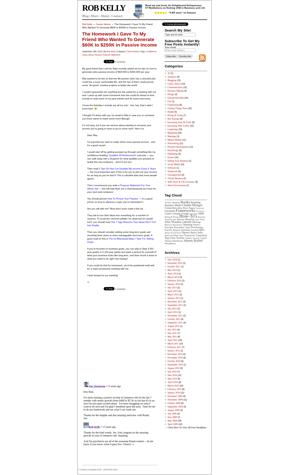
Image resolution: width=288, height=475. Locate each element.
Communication (175, 87)
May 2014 (172, 270)
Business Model (173, 205)
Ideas (91, 55)
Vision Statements (174, 240)
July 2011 (172, 329)
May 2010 (172, 378)
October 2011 (174, 319)
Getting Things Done (177, 108)
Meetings (172, 136)
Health (171, 112)
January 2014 (174, 284)
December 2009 (175, 396)
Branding (195, 202)
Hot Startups (173, 119)
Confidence (151, 51)
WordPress (170, 243)
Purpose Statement (111, 55)
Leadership (173, 129)
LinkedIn (187, 221)
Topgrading (201, 235)
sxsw (181, 235)
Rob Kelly (87, 24)
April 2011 (173, 340)
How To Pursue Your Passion (123, 198)
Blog (85, 16)
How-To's (188, 216)
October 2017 (174, 266)
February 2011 (174, 347)
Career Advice (103, 24)
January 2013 (174, 298)
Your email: (170, 47)
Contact (117, 16)
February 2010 (174, 389)
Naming (187, 224)
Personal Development (178, 147)
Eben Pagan (189, 207)
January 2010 (174, 392)
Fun (169, 101)
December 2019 (175, 263)
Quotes (171, 157)
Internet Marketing (185, 219)
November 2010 (175, 357)
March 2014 (173, 277)
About (104, 16)
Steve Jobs (196, 232)
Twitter (180, 238)
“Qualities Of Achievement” (122, 155)
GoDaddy (176, 213)
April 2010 (173, 382)
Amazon (176, 202)
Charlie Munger (192, 205)
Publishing (173, 154)
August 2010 (174, 368)
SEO (201, 229)
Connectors (171, 207)
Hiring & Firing (175, 115)
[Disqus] (119, 336)
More (94, 16)
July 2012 (172, 308)
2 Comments (120, 62)
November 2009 (175, 399)
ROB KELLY (103, 8)
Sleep (167, 232)
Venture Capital (199, 238)
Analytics (172, 77)
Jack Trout (200, 219)
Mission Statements (173, 224)
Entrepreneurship (176, 98)
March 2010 (173, 385)
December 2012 (175, 301)
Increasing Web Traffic (178, 126)
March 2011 (173, 343)
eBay (179, 208)
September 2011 (175, 322)
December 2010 (175, 354)
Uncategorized (174, 175)
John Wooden (173, 221)
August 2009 (174, 410)
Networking (173, 143)
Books (185, 202)
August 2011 (173, 326)
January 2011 (174, 350)
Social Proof (175, 232)
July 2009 (172, 413)
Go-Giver (200, 211)
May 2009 (172, 420)
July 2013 (172, 287)
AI (169, 73)
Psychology (173, 150)
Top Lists (170, 238)
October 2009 (174, 403)
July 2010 (172, 371)
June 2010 (172, 375)
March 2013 (173, 294)
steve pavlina (171, 235)
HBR (201, 213)
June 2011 (172, 333)
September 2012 (175, 305)
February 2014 (174, 280)
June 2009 (172, 417)
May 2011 (172, 336)
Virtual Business (175, 178)
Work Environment (177, 185)
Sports (186, 232)
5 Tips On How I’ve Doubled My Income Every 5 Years (127, 168)
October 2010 (174, 361)
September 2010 (175, 364)
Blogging (172, 80)
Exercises (200, 208)
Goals (85, 55)
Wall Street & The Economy (181, 182)
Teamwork (173, 171)
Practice (168, 230)
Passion (98, 55)
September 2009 (175, 406)
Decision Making (176, 91)
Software (172, 168)
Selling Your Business (178, 161)
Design (171, 94)
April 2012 (173, 312)
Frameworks (185, 210)
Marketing (172, 133)
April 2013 (173, 291)
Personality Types (182, 227)
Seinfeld (194, 230)
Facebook (170, 210)
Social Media (174, 164)
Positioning (197, 227)
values (188, 237)
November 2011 (175, 315)
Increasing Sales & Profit (179, 122)
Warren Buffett (193, 240)
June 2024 (172, 259)
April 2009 (173, 424)
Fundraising (173, 105)
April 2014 (173, 273)
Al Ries (168, 202)
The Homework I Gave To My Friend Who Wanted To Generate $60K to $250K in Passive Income (119, 39)
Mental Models (175, 140)
